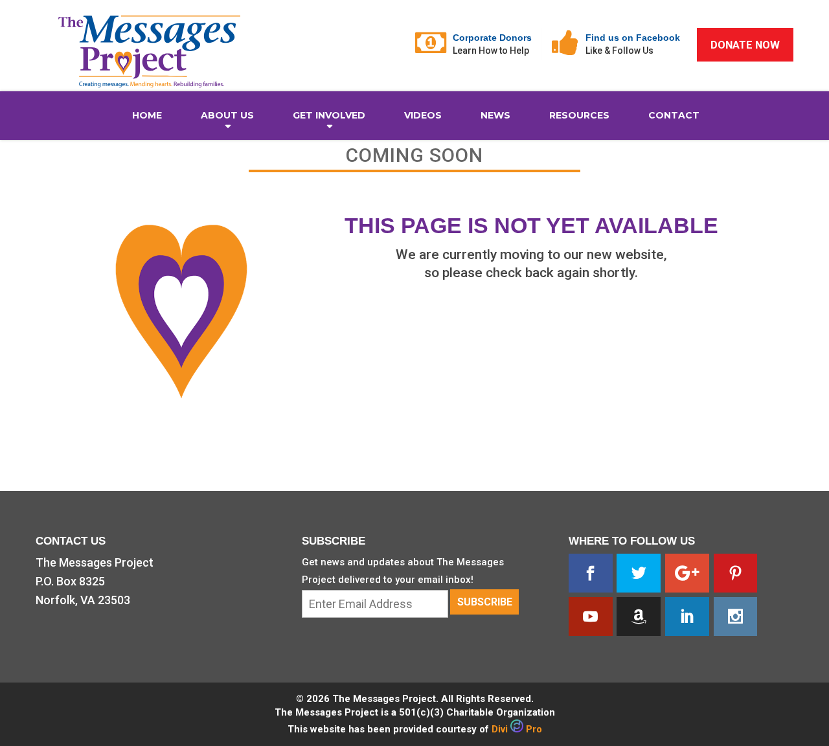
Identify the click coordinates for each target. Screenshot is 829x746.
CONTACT (673, 115)
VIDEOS (423, 115)
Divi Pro (517, 729)
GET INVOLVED (329, 115)
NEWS (495, 115)
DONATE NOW (745, 44)
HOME (147, 115)
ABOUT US (227, 115)
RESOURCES (579, 115)
